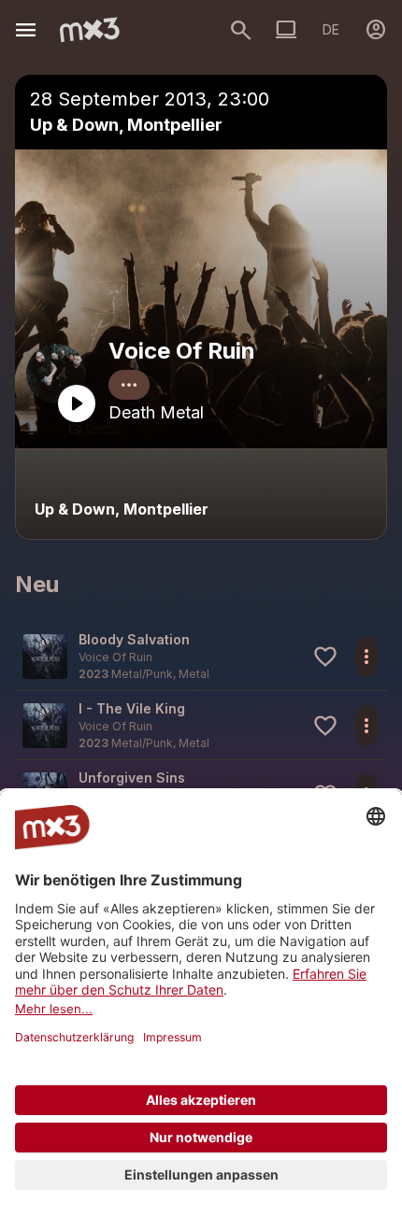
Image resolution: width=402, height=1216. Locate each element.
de (331, 29)
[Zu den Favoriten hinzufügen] (325, 656)
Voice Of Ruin (181, 350)
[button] (201, 656)
